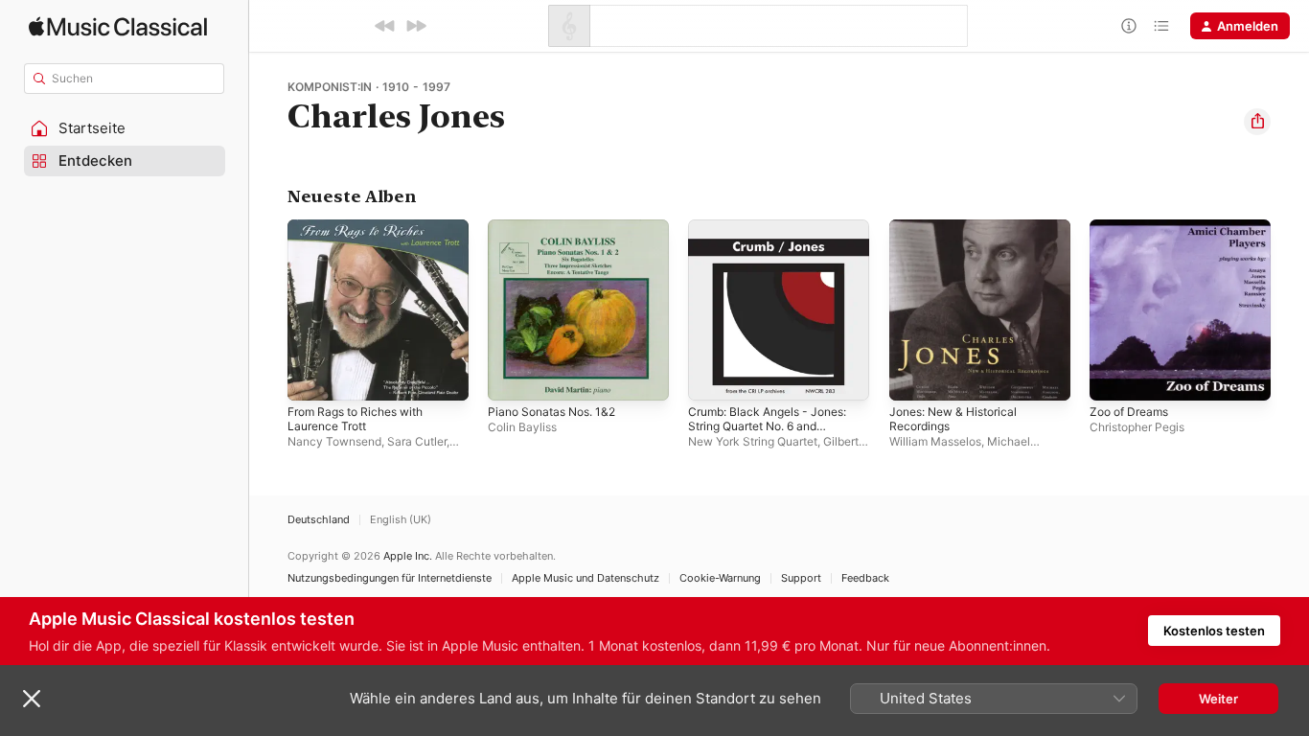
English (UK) (400, 520)
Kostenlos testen (1214, 630)
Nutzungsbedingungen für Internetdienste (389, 578)
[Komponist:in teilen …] (1257, 121)
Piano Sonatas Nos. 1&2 (558, 227)
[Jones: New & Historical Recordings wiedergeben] (913, 376)
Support (801, 578)
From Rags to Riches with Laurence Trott (363, 234)
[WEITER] (416, 26)
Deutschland (318, 520)
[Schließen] (31, 698)
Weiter (1218, 698)
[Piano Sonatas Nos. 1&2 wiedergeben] (511, 376)
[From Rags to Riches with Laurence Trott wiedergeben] (311, 376)
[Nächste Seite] (1289, 310)
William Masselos (935, 441)
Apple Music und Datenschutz (585, 578)
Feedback (865, 578)
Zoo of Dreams (1134, 227)
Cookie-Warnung (720, 578)
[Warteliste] (1161, 25)
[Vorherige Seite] (268, 310)
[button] (124, 128)
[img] (118, 26)
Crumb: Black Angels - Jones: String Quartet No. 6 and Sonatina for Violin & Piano (776, 242)
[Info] (1129, 25)
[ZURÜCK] (385, 26)
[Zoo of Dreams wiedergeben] (1113, 376)
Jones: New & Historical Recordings (960, 234)
